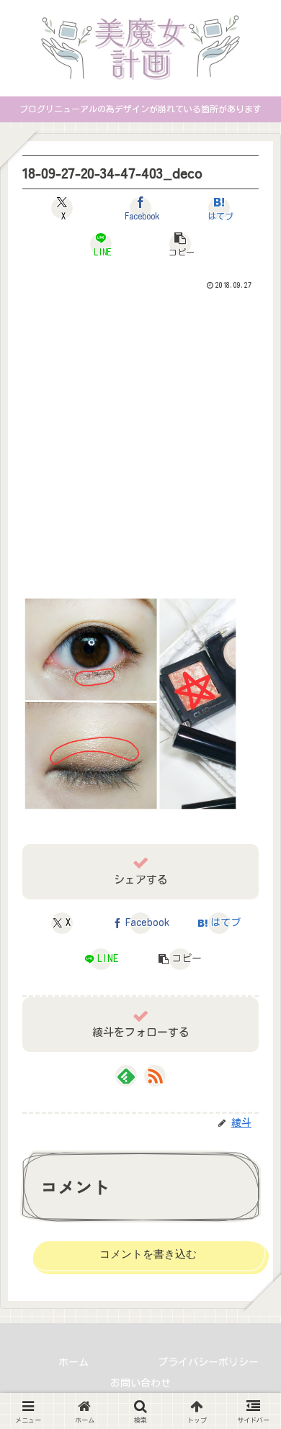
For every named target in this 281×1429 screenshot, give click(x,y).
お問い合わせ (140, 1383)
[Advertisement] (140, 440)
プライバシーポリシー (208, 1362)
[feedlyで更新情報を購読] (126, 1075)
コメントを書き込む (148, 1254)
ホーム (73, 1362)
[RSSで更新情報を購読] (154, 1075)
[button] (179, 244)
